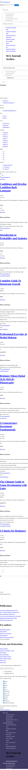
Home (4, 81)
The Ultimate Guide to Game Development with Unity (13, 485)
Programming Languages (5, 526)
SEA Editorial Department (9, 110)
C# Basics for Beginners (13, 530)
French (5, 134)
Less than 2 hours (7, 165)
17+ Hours (6, 169)
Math (1, 230)
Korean (5, 142)
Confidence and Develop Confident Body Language (13, 187)
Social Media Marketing (5, 275)
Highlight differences (9, 673)
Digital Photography (4, 371)
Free (4, 116)
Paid (5, 118)
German (5, 136)
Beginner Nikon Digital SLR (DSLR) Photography (12, 379)
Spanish (5, 146)
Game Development (4, 477)
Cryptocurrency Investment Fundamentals (8, 426)
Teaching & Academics (8, 102)
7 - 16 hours (6, 167)
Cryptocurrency (3, 418)
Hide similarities (8, 671)
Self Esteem (2, 179)
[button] (17, 64)
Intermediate (6, 127)
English (5, 132)
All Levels (6, 123)
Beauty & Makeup (4, 329)
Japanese (5, 140)
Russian (5, 144)
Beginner (5, 125)
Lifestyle (5, 100)
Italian (5, 138)
